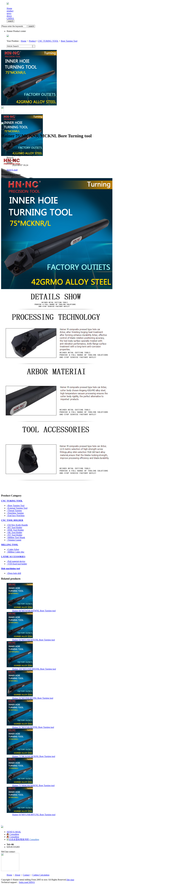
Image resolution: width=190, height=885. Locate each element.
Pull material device (16, 561)
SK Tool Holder (14, 532)
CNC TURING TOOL (48, 41)
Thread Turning (14, 510)
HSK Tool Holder (15, 530)
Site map (70, 879)
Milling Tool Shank (16, 537)
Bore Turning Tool (69, 41)
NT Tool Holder (14, 535)
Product (32, 41)
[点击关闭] (1, 824)
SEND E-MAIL (14, 832)
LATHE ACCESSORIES (13, 556)
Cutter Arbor (13, 549)
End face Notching (15, 515)
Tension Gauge (14, 540)
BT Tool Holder (14, 527)
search (10, 21)
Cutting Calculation (40, 875)
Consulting (14, 834)
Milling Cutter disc (15, 552)
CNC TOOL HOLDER (12, 520)
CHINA (10, 18)
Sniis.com (23, 882)
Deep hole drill (14, 573)
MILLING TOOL (9, 544)
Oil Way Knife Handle (17, 525)
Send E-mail (12, 170)
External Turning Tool (17, 508)
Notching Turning (15, 513)
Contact (26, 875)
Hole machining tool (10, 568)
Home (23, 41)
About (17, 875)
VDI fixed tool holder (17, 564)
